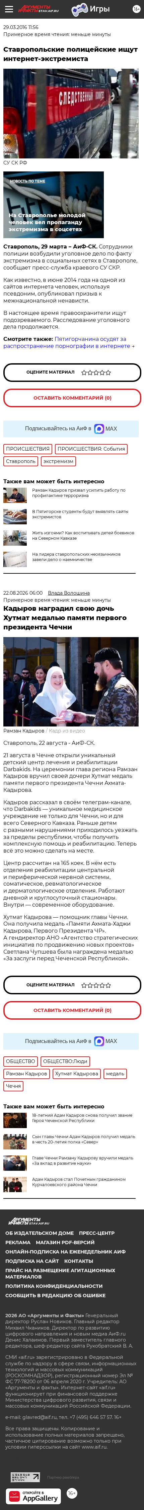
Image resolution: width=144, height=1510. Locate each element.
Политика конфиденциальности (54, 1286)
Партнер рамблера (63, 1477)
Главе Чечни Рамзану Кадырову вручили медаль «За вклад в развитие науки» (82, 1160)
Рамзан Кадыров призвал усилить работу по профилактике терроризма (79, 493)
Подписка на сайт (32, 1261)
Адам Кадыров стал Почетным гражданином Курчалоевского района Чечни (79, 1182)
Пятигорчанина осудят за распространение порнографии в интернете (66, 342)
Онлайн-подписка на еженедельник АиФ (65, 1252)
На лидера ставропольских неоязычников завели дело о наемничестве (76, 557)
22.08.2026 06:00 (23, 593)
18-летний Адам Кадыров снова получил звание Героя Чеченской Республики (82, 1118)
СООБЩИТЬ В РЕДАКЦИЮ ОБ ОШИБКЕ (55, 1296)
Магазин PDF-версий (65, 1242)
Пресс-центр (97, 1233)
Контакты (78, 1261)
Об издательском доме (39, 1233)
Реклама (17, 1242)
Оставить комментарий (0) (72, 398)
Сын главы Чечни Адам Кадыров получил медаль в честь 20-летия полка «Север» (83, 1139)
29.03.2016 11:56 (21, 27)
